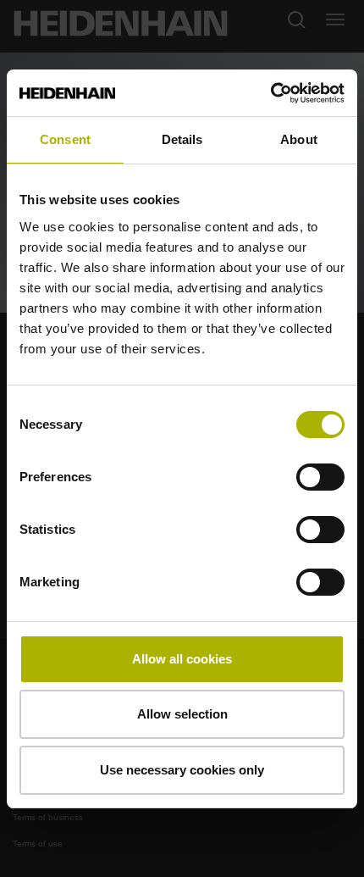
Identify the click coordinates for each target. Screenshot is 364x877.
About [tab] (298, 139)
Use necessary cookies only (182, 770)
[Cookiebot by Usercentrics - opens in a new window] (270, 93)
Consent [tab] (65, 139)
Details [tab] (182, 139)
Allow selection (182, 714)
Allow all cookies (182, 659)
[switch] (320, 477)
